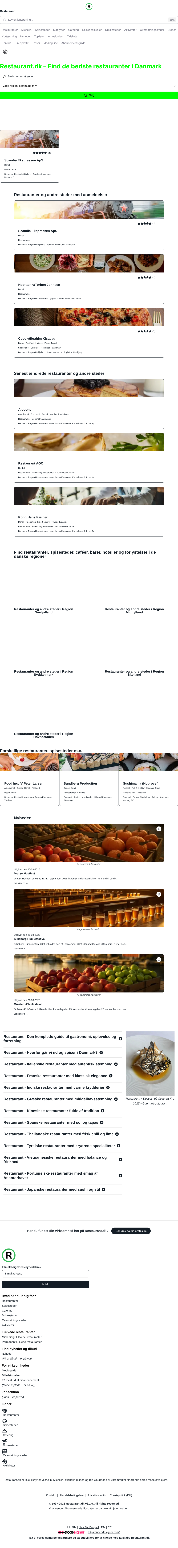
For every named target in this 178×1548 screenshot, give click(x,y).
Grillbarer (35, 348)
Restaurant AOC (30, 463)
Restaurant (7, 11)
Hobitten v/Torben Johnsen (39, 285)
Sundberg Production (80, 783)
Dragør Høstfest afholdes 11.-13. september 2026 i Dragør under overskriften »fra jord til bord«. (65, 878)
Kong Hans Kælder (32, 517)
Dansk (7, 165)
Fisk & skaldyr (43, 522)
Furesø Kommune (43, 797)
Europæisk (36, 414)
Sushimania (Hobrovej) (141, 783)
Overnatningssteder (14, 1320)
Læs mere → (21, 883)
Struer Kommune (54, 352)
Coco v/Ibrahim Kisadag (36, 338)
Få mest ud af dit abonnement (20, 1380)
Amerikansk (23, 414)
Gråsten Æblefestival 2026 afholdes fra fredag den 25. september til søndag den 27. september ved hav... (71, 1009)
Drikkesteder (10, 1315)
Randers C (9, 177)
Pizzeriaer (45, 348)
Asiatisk (126, 788)
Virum (78, 298)
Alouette (24, 409)
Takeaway (55, 348)
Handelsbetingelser (72, 1495)
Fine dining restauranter (43, 472)
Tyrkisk (54, 343)
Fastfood (30, 343)
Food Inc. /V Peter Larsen (23, 783)
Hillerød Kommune (103, 797)
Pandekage (63, 414)
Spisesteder (23, 348)
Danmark (8, 174)
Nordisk (53, 414)
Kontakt (50, 1495)
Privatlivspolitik (97, 1495)
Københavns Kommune (60, 423)
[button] (158, 828)
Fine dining (31, 522)
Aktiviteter (8, 1325)
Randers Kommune (42, 174)
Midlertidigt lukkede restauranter (22, 1337)
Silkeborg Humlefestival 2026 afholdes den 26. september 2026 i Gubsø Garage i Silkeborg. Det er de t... (70, 944)
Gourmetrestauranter (41, 419)
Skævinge (68, 800)
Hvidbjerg (77, 352)
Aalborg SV (128, 800)
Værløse (8, 800)
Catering (81, 792)
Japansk (150, 788)
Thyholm (68, 352)
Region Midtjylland (22, 174)
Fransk (45, 414)
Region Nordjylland (141, 797)
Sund (73, 788)
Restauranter (10, 169)
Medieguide (9, 1370)
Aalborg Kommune (160, 797)
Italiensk (39, 343)
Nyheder (7, 1353)
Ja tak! (45, 1284)
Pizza (47, 343)
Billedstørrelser (11, 1375)
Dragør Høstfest (24, 873)
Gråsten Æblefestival (28, 1004)
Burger (21, 343)
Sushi (157, 788)
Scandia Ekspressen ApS (23, 160)
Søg (91, 95)
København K (78, 423)
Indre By (90, 423)
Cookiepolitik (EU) (121, 1495)
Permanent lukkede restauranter (22, 1342)
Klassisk (63, 522)
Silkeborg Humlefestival (29, 939)
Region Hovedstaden (38, 298)
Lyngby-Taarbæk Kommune (62, 298)
